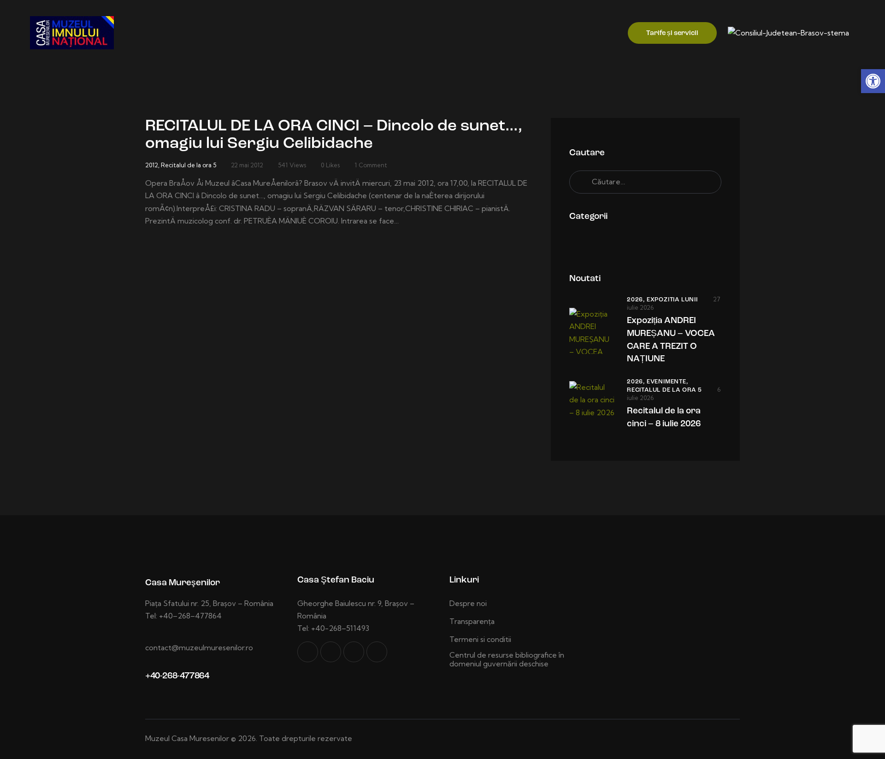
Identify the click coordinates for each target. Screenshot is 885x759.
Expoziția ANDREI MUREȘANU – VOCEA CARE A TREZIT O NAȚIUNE (671, 340)
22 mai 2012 (247, 165)
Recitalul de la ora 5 (188, 165)
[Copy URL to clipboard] (376, 651)
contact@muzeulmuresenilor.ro (199, 647)
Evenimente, (667, 382)
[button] (873, 81)
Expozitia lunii (672, 300)
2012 (151, 165)
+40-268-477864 (177, 676)
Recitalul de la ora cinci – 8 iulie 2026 (664, 418)
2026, (637, 300)
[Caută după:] (645, 181)
